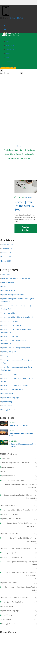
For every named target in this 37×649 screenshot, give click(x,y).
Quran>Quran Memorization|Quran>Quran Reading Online (16, 368)
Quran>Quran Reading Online (12, 389)
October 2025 (6, 253)
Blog (7, 57)
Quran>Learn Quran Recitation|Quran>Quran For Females (17, 300)
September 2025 (7, 257)
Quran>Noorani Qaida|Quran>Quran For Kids (17, 317)
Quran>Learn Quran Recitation (12, 295)
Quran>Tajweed (7, 394)
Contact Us (9, 62)
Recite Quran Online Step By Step (24, 205)
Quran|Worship (6, 402)
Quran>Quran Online (9, 374)
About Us (9, 45)
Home (8, 41)
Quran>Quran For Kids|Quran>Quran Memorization (14, 342)
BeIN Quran (28, 197)
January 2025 (6, 261)
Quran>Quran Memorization (11, 356)
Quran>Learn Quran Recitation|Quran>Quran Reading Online (17, 307)
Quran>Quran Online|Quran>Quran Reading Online (17, 379)
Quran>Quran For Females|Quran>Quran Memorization (16, 330)
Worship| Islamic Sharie (9, 410)
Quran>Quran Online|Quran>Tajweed (14, 385)
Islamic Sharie (6, 274)
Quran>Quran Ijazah (8, 352)
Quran (3, 286)
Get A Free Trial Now (8, 68)
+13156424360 (15, 18)
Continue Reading (26, 228)
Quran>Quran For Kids (9, 336)
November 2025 (7, 249)
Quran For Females (8, 291)
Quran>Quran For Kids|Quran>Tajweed (15, 348)
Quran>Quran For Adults (10, 321)
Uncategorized (6, 406)
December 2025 (7, 245)
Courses (8, 49)
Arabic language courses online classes (15, 278)
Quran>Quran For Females (11, 325)
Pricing (8, 53)
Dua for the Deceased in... (19, 425)
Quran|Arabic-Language (10, 398)
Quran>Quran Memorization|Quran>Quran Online (16, 361)
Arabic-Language (7, 282)
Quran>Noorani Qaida (9, 313)
